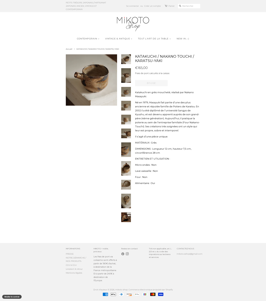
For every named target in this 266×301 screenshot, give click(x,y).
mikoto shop (121, 289)
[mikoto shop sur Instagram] (127, 254)
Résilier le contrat (11, 297)
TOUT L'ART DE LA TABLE (153, 38)
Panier (171, 6)
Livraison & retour (74, 269)
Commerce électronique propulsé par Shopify (151, 289)
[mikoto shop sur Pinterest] (122, 254)
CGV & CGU (71, 265)
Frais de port (142, 73)
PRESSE (70, 254)
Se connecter (132, 6)
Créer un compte (152, 6)
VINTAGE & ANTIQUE (118, 38)
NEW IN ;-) (183, 38)
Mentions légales (74, 273)
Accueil (69, 49)
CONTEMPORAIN (87, 38)
